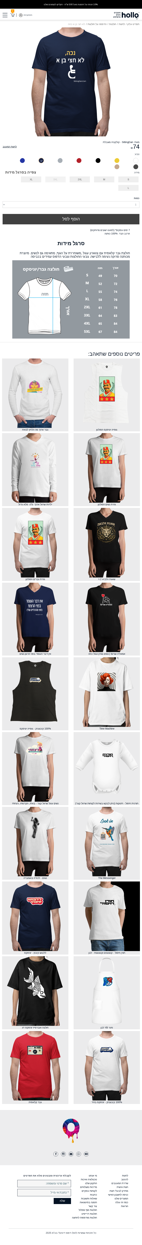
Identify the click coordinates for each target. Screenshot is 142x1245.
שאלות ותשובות (89, 1198)
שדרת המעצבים (120, 1183)
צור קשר (92, 1206)
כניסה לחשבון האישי (118, 1194)
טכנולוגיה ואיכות (89, 1179)
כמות (136, 198)
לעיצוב (124, 1179)
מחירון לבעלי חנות (119, 1190)
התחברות (28, 15)
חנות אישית (122, 1187)
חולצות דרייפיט (89, 1213)
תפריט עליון (133, 24)
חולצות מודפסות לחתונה (84, 1217)
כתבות (93, 1194)
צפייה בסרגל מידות (20, 172)
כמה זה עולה (121, 1202)
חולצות (112, 24)
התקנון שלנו (91, 1183)
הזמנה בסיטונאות (88, 1202)
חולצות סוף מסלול (88, 1210)
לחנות (122, 24)
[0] (12, 15)
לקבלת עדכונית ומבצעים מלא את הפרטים (47, 1175)
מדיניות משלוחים (88, 1187)
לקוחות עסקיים (89, 1190)
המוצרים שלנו (121, 1198)
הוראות (124, 1206)
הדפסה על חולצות (97, 24)
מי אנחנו (93, 1175)
